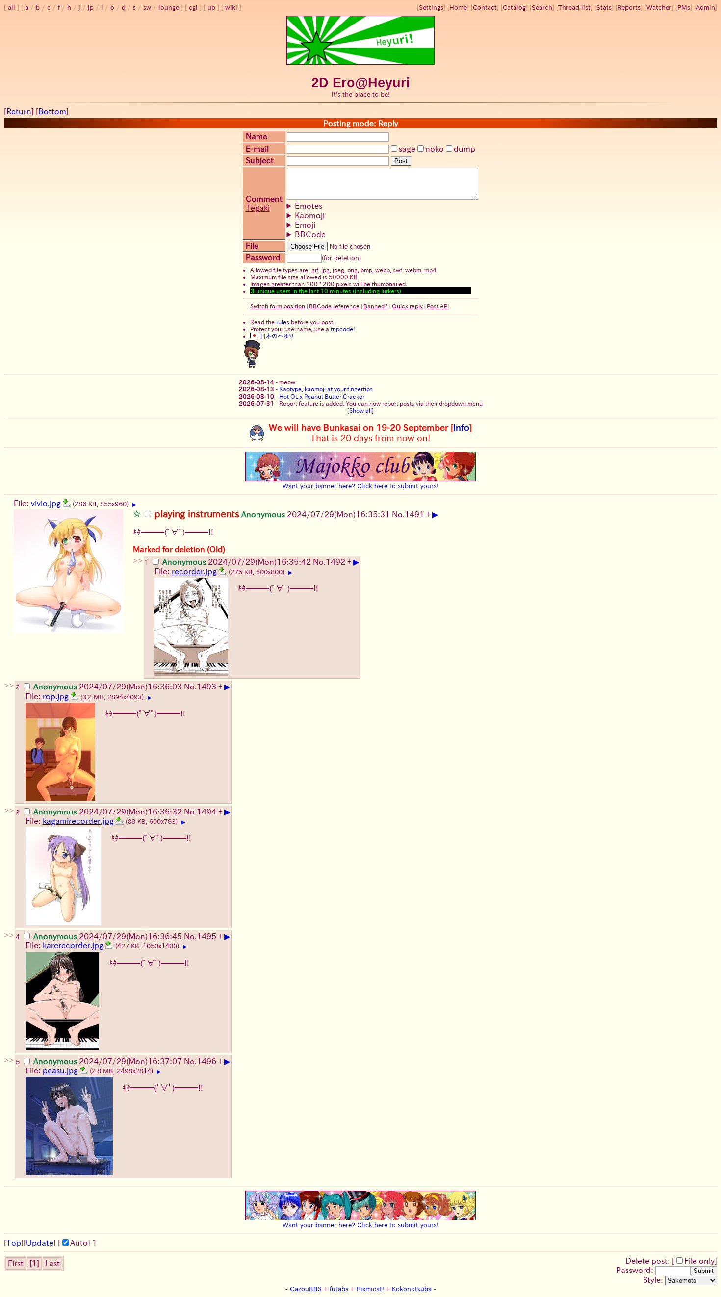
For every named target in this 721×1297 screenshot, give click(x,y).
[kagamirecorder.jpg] (120, 821)
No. (398, 514)
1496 (206, 1061)
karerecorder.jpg (73, 945)
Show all (360, 410)
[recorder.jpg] (223, 571)
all (11, 7)
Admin (705, 7)
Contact (485, 7)
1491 (414, 514)
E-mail (257, 149)
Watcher (658, 7)
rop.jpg (56, 696)
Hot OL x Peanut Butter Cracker (321, 396)
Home (458, 7)
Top (13, 1242)
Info (461, 427)
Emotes (308, 206)
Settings (431, 7)
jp (91, 7)
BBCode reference (334, 306)
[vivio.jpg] (67, 503)
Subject (260, 160)
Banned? (375, 306)
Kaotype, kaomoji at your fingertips (326, 389)
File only (699, 1261)
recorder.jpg (194, 571)
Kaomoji (310, 215)
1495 (206, 936)
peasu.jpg (60, 1070)
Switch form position (277, 306)
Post (401, 161)
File (252, 246)
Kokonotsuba (412, 1289)
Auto (79, 1242)
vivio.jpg (46, 503)
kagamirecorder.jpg (78, 821)
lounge (168, 7)
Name (256, 136)
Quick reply (407, 306)
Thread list (574, 7)
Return (18, 111)
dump (464, 149)
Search (542, 7)
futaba (339, 1289)
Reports (629, 7)
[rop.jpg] (74, 696)
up (211, 7)
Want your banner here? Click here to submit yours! (360, 486)
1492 (335, 562)
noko (434, 149)
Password (263, 257)
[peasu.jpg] (84, 1070)
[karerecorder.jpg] (109, 945)
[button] (137, 513)
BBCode (310, 234)
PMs (683, 7)
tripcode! (343, 328)
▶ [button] (134, 504)
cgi (193, 7)
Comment (264, 199)
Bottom (52, 111)
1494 (206, 811)
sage (407, 149)
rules (282, 322)
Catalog (514, 7)
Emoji (305, 225)
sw (147, 7)
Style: (654, 1280)
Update (39, 1242)
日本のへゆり (275, 336)
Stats (604, 7)
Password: (635, 1270)
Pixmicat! (370, 1289)
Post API (438, 306)
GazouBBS (306, 1289)
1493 (206, 686)
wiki (231, 7)
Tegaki (258, 208)
